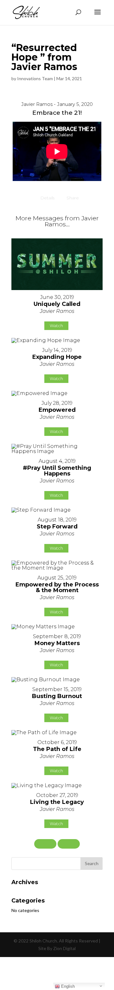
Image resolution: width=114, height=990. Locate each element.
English (67, 986)
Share (72, 197)
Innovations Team (35, 78)
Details (47, 197)
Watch (56, 325)
